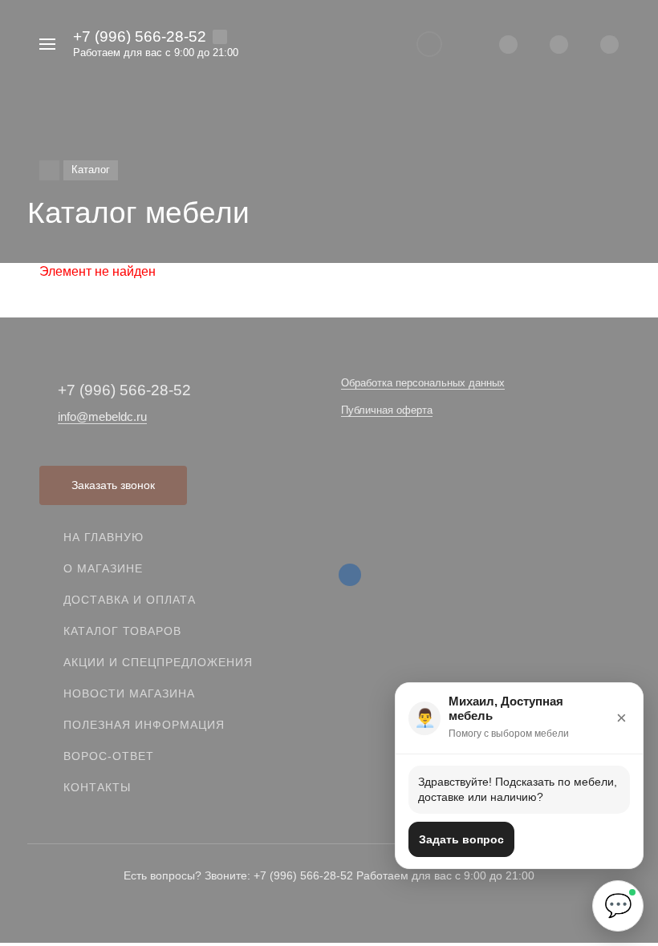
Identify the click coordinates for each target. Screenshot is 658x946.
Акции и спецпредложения (158, 662)
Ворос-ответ (108, 756)
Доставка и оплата (129, 599)
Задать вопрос (461, 839)
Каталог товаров (122, 631)
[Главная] (49, 170)
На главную (103, 537)
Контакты (97, 787)
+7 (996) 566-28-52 (139, 36)
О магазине (103, 568)
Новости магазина (129, 693)
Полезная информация (144, 724)
